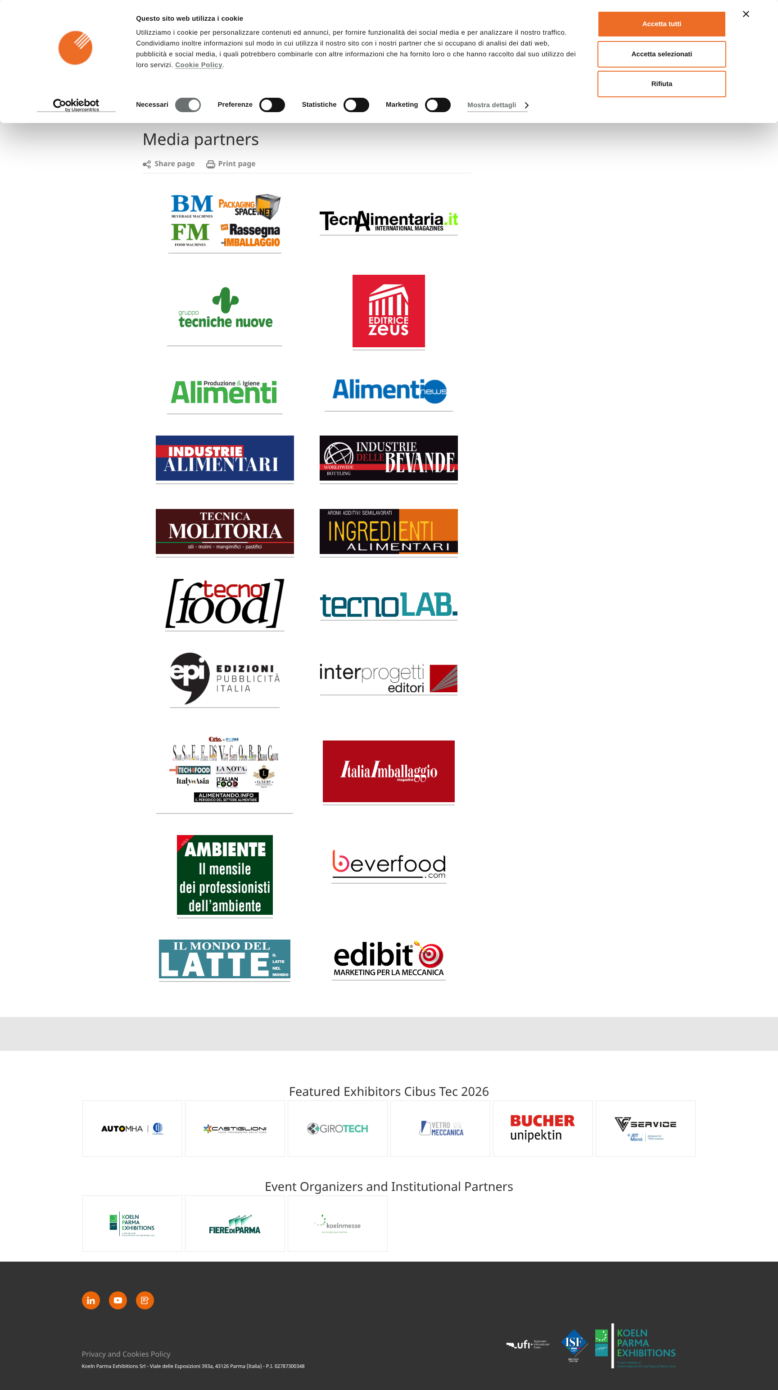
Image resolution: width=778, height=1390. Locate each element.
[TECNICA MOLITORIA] (225, 550)
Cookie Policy (198, 65)
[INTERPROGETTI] (388, 690)
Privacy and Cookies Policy (126, 1354)
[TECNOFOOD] (225, 624)
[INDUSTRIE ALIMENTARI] (225, 476)
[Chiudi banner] (746, 14)
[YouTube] (118, 1300)
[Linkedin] (91, 1300)
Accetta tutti (662, 24)
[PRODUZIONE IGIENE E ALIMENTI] (225, 407)
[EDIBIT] (389, 975)
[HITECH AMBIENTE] (225, 911)
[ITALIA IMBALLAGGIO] (389, 800)
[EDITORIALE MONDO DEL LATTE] (224, 974)
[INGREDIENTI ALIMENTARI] (389, 550)
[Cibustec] (635, 1346)
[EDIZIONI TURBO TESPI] (224, 806)
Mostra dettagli (491, 105)
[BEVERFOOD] (389, 878)
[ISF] (574, 1346)
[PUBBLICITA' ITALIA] (225, 700)
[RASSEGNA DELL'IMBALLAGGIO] (224, 246)
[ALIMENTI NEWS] (389, 404)
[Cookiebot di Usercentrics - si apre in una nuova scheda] (76, 105)
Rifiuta (662, 84)
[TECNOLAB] (388, 613)
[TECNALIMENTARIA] (389, 228)
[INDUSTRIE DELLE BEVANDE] (389, 476)
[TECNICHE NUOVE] (224, 339)
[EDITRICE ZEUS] (389, 345)
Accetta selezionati (661, 54)
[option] (132, 1128)
